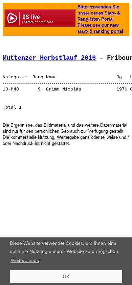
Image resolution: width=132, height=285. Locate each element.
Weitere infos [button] (25, 260)
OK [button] (66, 276)
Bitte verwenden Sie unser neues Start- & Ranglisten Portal (99, 13)
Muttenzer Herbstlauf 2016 (49, 58)
